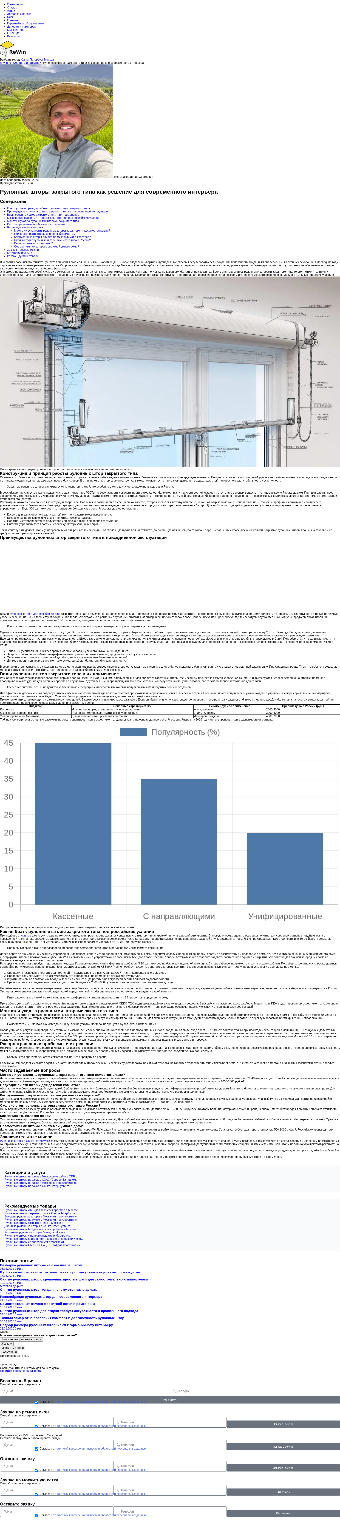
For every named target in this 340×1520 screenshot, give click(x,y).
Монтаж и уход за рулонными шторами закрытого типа (43, 221)
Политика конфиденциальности (21, 1370)
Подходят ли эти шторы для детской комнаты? (44, 233)
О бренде (13, 33)
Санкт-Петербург (32, 59)
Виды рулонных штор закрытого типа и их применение (43, 214)
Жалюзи (6, 1343)
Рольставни (9, 1352)
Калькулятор (15, 29)
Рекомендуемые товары (23, 256)
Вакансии (13, 36)
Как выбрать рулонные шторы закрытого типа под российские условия (53, 217)
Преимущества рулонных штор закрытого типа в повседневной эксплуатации (58, 211)
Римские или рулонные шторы (21, 1339)
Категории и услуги (19, 252)
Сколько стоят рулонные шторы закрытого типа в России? (52, 240)
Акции (11, 10)
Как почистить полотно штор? (33, 243)
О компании (15, 4)
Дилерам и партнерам (21, 26)
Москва (49, 59)
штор (27, 935)
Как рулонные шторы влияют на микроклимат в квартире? (52, 236)
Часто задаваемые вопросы (25, 227)
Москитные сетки (12, 1347)
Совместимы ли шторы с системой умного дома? (46, 246)
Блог (10, 17)
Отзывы (12, 7)
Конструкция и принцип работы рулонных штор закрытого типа (48, 208)
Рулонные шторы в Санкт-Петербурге (25, 1140)
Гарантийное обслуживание (25, 23)
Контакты (13, 20)
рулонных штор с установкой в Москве (35, 613)
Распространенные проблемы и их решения (36, 224)
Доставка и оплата (19, 13)
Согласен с (92, 1401)
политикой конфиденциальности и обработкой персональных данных (100, 1401)
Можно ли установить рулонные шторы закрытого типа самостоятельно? (62, 230)
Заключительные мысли (23, 249)
